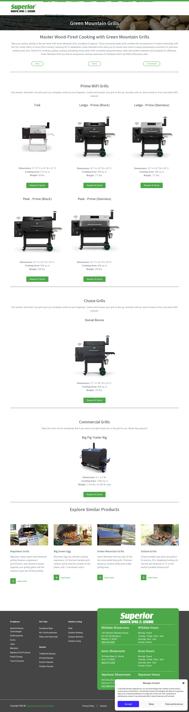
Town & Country (17, 661)
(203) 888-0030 (108, 686)
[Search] (176, 18)
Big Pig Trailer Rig (94, 437)
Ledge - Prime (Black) (94, 105)
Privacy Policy (88, 706)
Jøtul (12, 644)
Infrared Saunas (46, 658)
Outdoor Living (74, 641)
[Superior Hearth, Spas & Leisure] (23, 8)
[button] (183, 683)
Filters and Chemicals (48, 637)
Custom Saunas (46, 662)
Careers (103, 706)
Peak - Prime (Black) (37, 199)
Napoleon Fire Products (20, 652)
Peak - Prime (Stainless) (94, 199)
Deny (151, 704)
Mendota (14, 648)
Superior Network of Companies (40, 706)
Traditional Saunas (47, 654)
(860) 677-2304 (108, 663)
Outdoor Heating (75, 633)
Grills (70, 628)
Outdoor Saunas (46, 666)
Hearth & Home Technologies (16, 629)
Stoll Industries (16, 636)
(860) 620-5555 (108, 642)
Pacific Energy (16, 657)
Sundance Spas (46, 628)
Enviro (12, 640)
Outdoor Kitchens (75, 637)
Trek (37, 105)
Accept (128, 704)
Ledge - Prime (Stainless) (151, 105)
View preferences (174, 704)
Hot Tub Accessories (48, 633)
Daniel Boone (94, 320)
